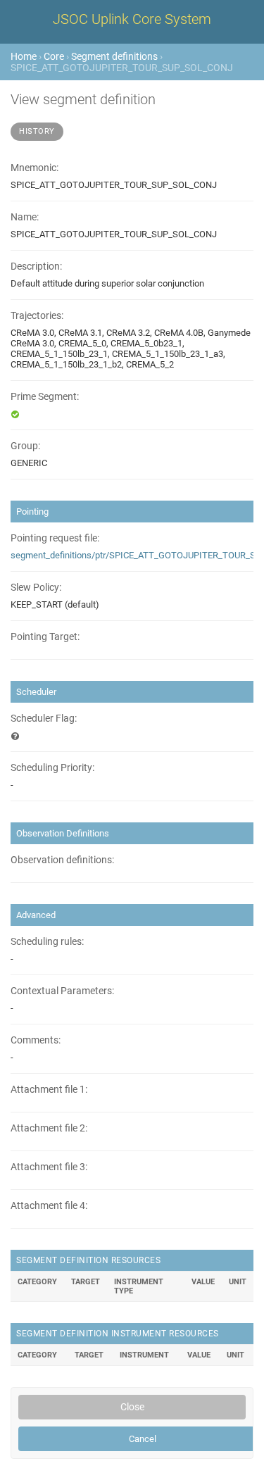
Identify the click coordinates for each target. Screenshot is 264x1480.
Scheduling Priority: (52, 768)
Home (24, 56)
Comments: (36, 1040)
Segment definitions (114, 56)
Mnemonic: (34, 168)
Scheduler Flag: (44, 718)
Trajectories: (37, 316)
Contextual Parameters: (62, 991)
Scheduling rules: (47, 941)
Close (132, 1406)
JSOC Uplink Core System (132, 19)
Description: (36, 266)
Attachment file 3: (49, 1167)
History (37, 131)
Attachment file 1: (49, 1089)
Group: (25, 446)
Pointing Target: (45, 637)
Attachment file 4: (49, 1205)
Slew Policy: (36, 587)
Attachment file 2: (49, 1128)
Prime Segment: (45, 396)
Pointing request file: (55, 538)
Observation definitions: (62, 860)
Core (54, 56)
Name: (25, 217)
